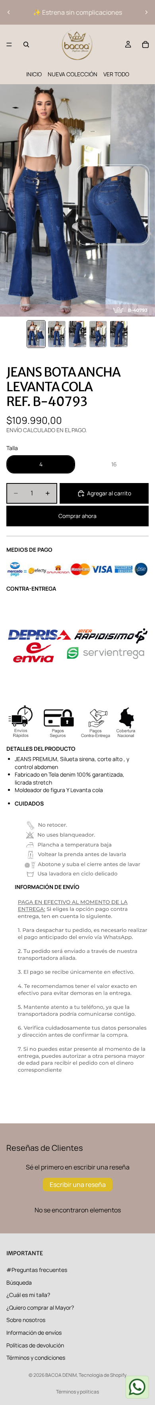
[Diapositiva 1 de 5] (36, 334)
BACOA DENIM (61, 1375)
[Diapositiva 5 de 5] (119, 334)
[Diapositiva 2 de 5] (57, 334)
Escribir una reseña (78, 1184)
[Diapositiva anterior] (8, 12)
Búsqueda (19, 1282)
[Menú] (9, 44)
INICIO (34, 74)
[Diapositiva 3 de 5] (77, 334)
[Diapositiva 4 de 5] (98, 334)
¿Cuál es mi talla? (28, 1295)
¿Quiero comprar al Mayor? (40, 1307)
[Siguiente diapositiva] (146, 12)
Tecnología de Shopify (102, 1375)
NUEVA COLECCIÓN (72, 74)
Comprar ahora (77, 516)
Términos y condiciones (35, 1358)
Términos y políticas (77, 1391)
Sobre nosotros (25, 1320)
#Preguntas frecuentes (36, 1270)
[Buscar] (26, 44)
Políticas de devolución (35, 1345)
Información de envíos (34, 1332)
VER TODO (116, 74)
